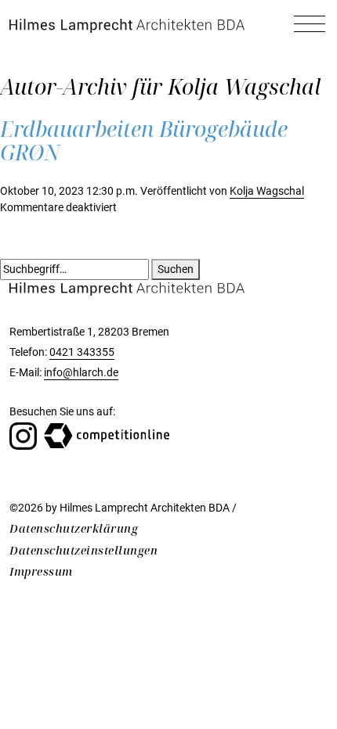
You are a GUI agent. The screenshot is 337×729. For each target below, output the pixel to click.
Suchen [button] (176, 269)
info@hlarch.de (81, 372)
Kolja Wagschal (267, 191)
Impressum (41, 571)
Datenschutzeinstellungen (83, 550)
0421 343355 (81, 352)
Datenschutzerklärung (73, 528)
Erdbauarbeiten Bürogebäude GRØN (144, 140)
